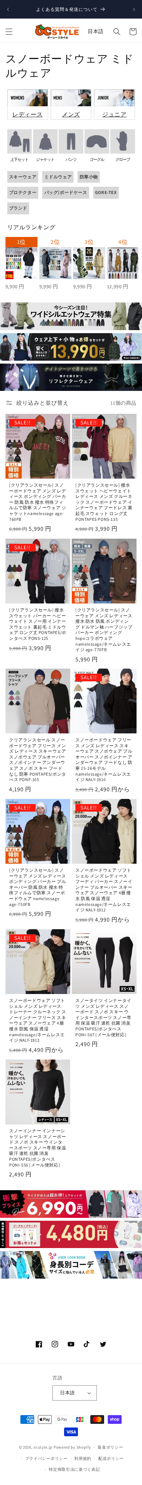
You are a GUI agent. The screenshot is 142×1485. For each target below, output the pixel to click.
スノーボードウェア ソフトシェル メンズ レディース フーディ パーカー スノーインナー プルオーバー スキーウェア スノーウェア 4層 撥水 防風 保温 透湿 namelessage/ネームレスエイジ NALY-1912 (103, 889)
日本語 (96, 31)
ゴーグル (97, 159)
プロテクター (23, 192)
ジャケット (45, 159)
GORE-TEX (106, 192)
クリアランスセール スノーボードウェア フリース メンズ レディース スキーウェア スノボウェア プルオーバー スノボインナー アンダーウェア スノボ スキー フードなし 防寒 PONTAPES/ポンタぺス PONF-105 (37, 759)
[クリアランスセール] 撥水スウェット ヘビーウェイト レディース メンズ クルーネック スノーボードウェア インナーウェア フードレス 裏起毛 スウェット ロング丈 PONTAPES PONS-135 (103, 502)
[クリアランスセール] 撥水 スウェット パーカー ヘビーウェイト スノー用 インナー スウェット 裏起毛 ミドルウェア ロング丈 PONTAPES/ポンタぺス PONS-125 (37, 624)
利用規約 (82, 1458)
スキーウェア (23, 177)
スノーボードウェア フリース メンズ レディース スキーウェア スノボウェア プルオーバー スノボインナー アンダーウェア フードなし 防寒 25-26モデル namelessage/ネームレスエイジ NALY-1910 (103, 759)
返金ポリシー (110, 1447)
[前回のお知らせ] (8, 9)
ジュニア (114, 114)
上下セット (19, 159)
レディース (27, 114)
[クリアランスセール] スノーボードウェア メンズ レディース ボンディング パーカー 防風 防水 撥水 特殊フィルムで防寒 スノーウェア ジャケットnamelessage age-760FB (37, 502)
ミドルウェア (58, 177)
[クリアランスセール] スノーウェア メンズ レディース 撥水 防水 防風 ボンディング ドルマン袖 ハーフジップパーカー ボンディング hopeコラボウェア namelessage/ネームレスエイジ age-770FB (103, 629)
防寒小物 (89, 177)
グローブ (122, 159)
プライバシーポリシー (46, 1458)
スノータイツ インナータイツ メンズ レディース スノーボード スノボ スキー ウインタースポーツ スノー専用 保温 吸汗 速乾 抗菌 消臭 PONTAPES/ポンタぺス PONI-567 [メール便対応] (103, 1017)
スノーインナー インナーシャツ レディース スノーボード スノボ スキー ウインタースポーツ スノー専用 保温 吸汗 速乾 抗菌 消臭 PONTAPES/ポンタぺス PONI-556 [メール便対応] (37, 1148)
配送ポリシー (111, 1458)
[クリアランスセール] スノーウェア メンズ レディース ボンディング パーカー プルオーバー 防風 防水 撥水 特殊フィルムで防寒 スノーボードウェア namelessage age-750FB (37, 887)
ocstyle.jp (42, 1447)
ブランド (18, 208)
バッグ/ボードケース (65, 192)
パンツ (71, 159)
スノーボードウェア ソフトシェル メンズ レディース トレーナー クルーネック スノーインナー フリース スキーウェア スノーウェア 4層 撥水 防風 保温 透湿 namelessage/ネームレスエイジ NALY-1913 (37, 1020)
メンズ (71, 114)
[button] (9, 32)
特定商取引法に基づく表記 (74, 1469)
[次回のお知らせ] (134, 9)
